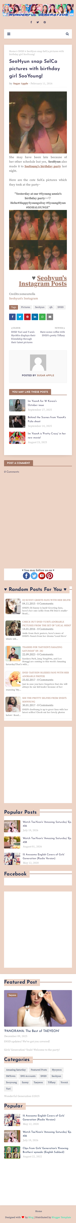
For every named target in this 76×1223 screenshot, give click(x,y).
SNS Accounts (27, 1076)
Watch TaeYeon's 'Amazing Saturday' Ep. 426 (47, 824)
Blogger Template (61, 1217)
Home (12, 51)
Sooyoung (11, 1082)
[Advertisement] (38, 765)
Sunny (25, 1082)
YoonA (64, 1082)
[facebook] (31, 22)
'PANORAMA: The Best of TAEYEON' (31, 1031)
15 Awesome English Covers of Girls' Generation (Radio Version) (43, 856)
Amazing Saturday (16, 1069)
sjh (50, 307)
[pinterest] (45, 22)
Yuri (8, 1088)
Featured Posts (39, 1069)
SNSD (21, 51)
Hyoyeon (57, 1069)
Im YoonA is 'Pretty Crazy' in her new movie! (47, 435)
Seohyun (39, 307)
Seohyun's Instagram (23, 298)
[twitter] (37, 22)
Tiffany (52, 1082)
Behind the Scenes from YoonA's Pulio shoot (47, 419)
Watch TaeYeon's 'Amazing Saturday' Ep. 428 (47, 840)
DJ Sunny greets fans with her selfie (46, 600)
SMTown (10, 1076)
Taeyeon (38, 1082)
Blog (30, 1217)
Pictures (25, 307)
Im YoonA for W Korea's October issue (42, 403)
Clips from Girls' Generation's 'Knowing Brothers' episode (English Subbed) (45, 1150)
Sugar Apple (20, 83)
